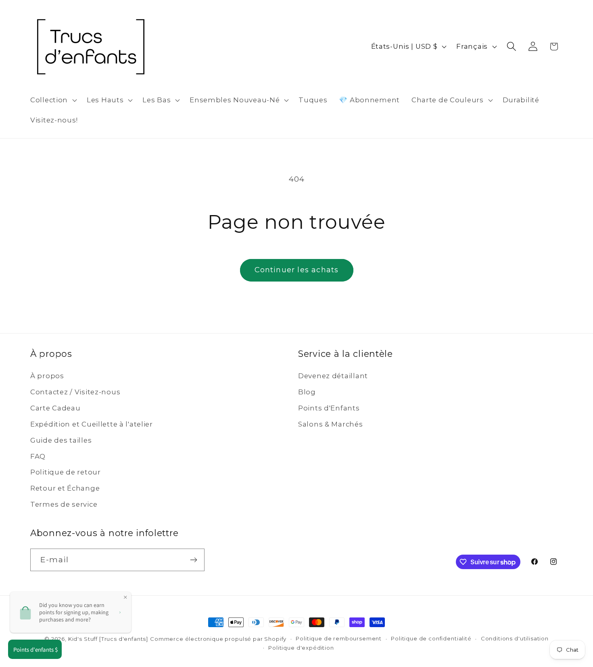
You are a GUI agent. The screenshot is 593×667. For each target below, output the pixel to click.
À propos (47, 376)
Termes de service (63, 504)
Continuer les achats (297, 269)
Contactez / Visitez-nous (75, 392)
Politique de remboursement (339, 638)
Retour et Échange (65, 488)
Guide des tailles (61, 440)
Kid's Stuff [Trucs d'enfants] (108, 639)
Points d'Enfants (329, 408)
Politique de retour (65, 472)
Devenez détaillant (333, 376)
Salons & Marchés (330, 424)
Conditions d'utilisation (515, 638)
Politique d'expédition (301, 647)
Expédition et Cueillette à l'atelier (91, 424)
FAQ (38, 456)
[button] (53, 100)
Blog (307, 392)
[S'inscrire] (193, 560)
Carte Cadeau (55, 408)
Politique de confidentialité (431, 638)
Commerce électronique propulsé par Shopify (218, 639)
